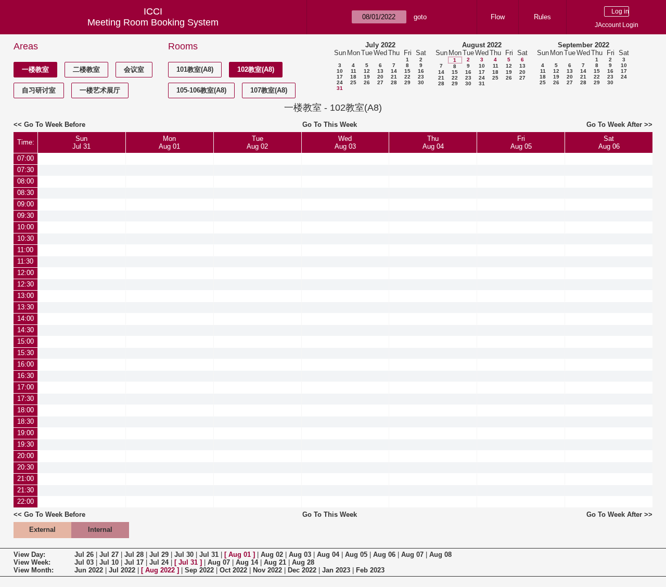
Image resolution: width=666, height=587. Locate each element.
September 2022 (583, 45)
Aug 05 (356, 554)
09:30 (25, 215)
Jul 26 (84, 554)
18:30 (25, 421)
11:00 (25, 250)
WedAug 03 (345, 142)
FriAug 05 (521, 142)
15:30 (25, 353)
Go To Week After (614, 124)
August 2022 (482, 45)
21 (394, 77)
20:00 (25, 456)
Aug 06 (384, 554)
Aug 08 (440, 554)
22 (407, 77)
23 (421, 77)
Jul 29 (159, 554)
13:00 (25, 295)
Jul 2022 (122, 570)
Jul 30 (184, 554)
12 (367, 71)
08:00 (25, 181)
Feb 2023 (370, 570)
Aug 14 (247, 562)
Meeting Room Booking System (153, 22)
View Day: (29, 554)
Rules (542, 17)
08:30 (25, 193)
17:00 (25, 387)
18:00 (25, 410)
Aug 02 (272, 554)
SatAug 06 (609, 142)
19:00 (25, 433)
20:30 (25, 467)
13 (380, 71)
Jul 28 (134, 554)
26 (367, 82)
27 (380, 82)
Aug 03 (300, 554)
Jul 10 (109, 562)
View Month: (34, 570)
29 (407, 82)
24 (340, 82)
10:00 (25, 227)
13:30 (25, 307)
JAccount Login (616, 25)
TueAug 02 (257, 142)
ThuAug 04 (433, 142)
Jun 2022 (88, 570)
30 (421, 82)
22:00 (25, 501)
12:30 (25, 284)
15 (407, 71)
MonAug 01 (169, 142)
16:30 (25, 376)
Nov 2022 (267, 570)
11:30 (25, 261)
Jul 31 (209, 554)
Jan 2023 (336, 570)
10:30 (25, 238)
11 (353, 71)
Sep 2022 (199, 570)
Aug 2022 (160, 570)
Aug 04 (328, 554)
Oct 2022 (233, 570)
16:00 (25, 364)
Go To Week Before (54, 124)
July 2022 (380, 45)
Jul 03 (84, 562)
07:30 (25, 170)
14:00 (25, 318)
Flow (498, 17)
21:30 (25, 490)
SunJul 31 (81, 142)
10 (340, 71)
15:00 (25, 341)
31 (340, 88)
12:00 (25, 273)
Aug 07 (412, 554)
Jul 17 (134, 562)
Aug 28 (303, 562)
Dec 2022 (302, 570)
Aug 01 (239, 554)
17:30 (25, 398)
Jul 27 (109, 554)
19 (367, 77)
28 (394, 82)
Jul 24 (159, 562)
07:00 (25, 158)
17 (340, 77)
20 (380, 77)
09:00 (25, 204)
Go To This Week (329, 124)
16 (421, 71)
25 (353, 82)
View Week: (32, 562)
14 (394, 71)
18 (353, 77)
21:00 (25, 478)
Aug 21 (275, 562)
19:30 (25, 444)
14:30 (25, 330)
